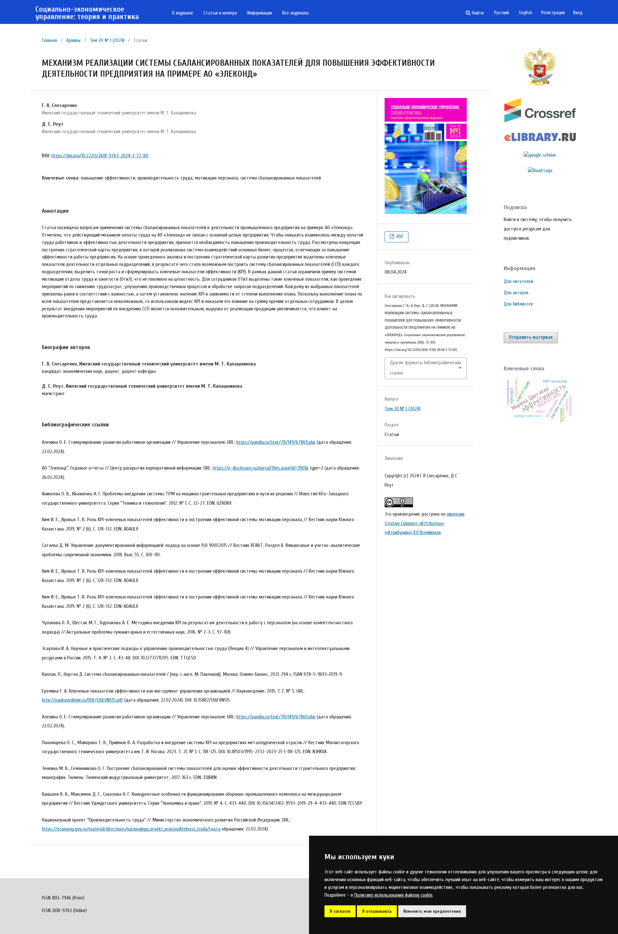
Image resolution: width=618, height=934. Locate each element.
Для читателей (518, 281)
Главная (49, 40)
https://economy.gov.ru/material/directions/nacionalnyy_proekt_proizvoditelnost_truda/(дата (131, 829)
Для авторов (516, 293)
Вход (578, 12)
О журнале (182, 13)
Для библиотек (518, 304)
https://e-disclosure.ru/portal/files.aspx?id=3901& (260, 468)
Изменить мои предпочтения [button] (432, 911)
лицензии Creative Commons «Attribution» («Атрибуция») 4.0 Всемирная (424, 523)
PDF (399, 236)
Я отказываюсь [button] (377, 911)
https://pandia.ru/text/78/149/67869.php (275, 442)
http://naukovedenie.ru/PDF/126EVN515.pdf (82, 700)
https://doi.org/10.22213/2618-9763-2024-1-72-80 (100, 156)
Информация (259, 13)
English (525, 12)
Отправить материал (531, 337)
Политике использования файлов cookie (393, 895)
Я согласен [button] (340, 911)
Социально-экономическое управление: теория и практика (87, 13)
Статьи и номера (220, 13)
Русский (501, 12)
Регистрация (553, 12)
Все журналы (295, 13)
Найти (477, 13)
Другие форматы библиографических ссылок (425, 368)
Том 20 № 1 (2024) (107, 40)
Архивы (73, 40)
